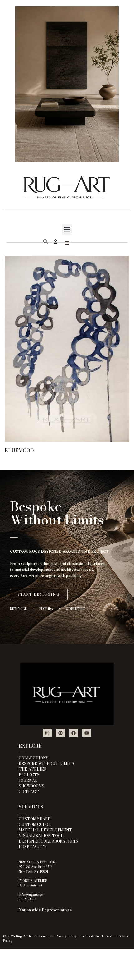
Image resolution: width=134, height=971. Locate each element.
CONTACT (29, 792)
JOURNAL (28, 780)
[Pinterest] (60, 733)
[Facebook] (73, 733)
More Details (67, 438)
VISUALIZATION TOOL (41, 836)
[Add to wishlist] (67, 361)
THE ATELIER (32, 769)
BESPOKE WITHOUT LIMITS (46, 764)
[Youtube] (86, 733)
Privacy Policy (66, 936)
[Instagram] (47, 733)
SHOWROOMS (31, 786)
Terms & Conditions (96, 936)
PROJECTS (29, 775)
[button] (67, 229)
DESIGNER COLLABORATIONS (48, 841)
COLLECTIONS (34, 758)
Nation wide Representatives (45, 910)
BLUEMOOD (19, 450)
